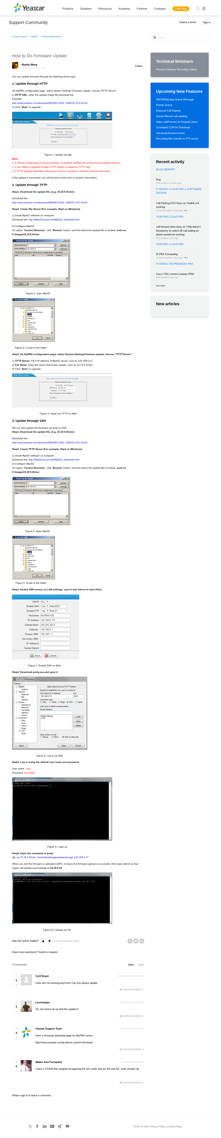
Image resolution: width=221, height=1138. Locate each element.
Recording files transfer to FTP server (177, 138)
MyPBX (34, 36)
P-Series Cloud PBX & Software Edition (178, 191)
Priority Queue (164, 104)
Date (131, 964)
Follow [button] (138, 65)
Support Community (28, 22)
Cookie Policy (174, 1126)
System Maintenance (51, 36)
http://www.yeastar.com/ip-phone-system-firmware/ (64, 1042)
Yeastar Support (19, 36)
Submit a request (47, 952)
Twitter (135, 941)
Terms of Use (140, 1126)
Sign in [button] (206, 22)
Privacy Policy (157, 1126)
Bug (158, 179)
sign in (24, 1095)
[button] (43, 941)
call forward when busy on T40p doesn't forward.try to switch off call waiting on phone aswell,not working (178, 230)
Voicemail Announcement (170, 133)
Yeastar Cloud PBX (170, 216)
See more (160, 286)
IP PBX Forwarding (167, 254)
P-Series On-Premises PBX (174, 263)
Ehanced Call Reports (168, 110)
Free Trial (181, 8)
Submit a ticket (187, 22)
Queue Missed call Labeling (171, 116)
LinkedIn (141, 941)
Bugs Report (165, 169)
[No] (16, 984)
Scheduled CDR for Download (173, 127)
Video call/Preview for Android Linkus (177, 121)
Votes (141, 964)
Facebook (130, 941)
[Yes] (16, 976)
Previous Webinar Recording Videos (176, 69)
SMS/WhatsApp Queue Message (175, 99)
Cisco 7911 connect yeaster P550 (175, 273)
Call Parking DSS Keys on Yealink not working (177, 205)
